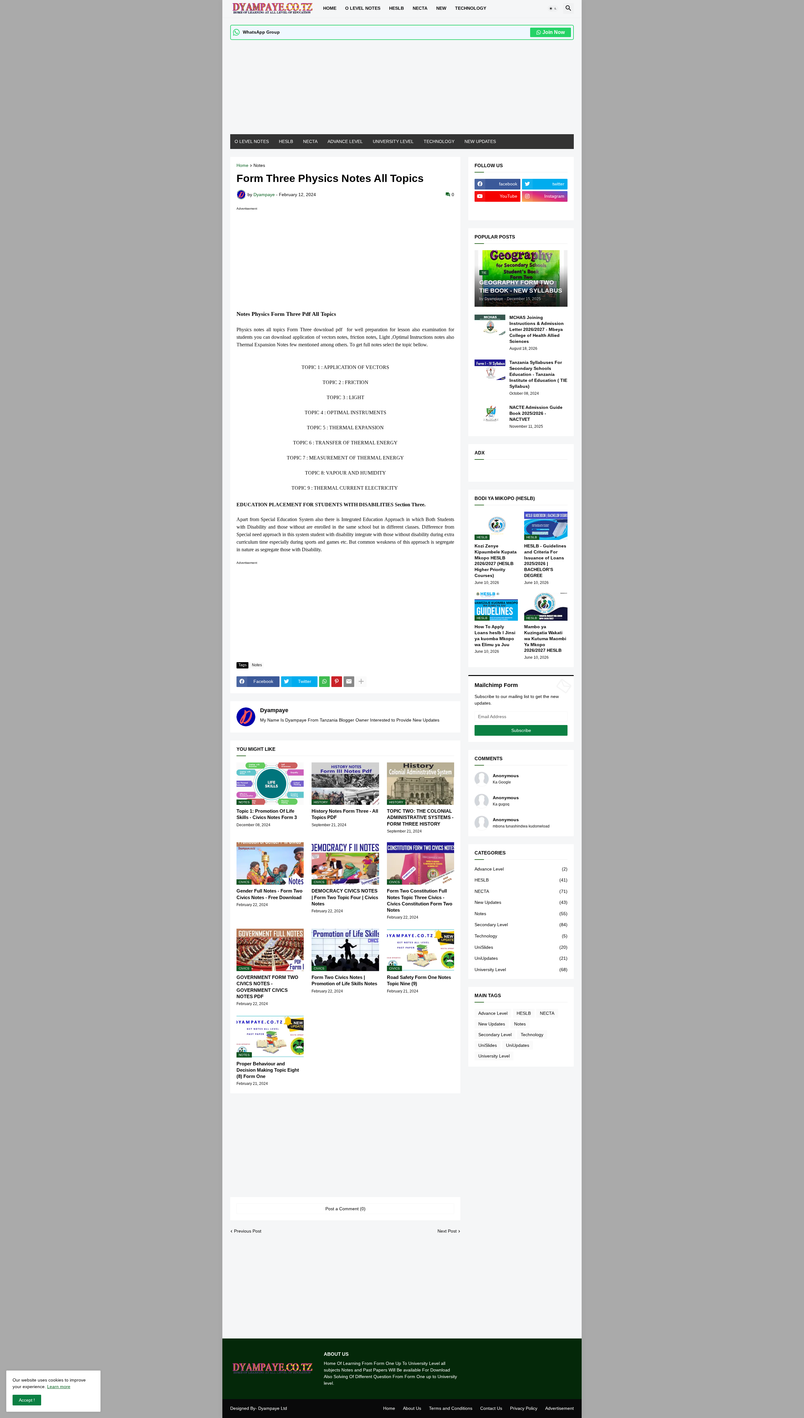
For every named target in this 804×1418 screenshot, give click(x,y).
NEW (441, 8)
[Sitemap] (497, 208)
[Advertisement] (402, 90)
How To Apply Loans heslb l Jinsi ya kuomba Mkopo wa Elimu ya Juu (495, 635)
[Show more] (361, 681)
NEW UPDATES (480, 141)
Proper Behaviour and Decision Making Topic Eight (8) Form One (267, 1070)
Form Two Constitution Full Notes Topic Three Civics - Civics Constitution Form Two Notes (419, 900)
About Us (412, 1408)
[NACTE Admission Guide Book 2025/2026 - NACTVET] (490, 414)
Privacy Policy (523, 1408)
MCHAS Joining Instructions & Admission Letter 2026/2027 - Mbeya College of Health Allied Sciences (536, 329)
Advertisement (559, 1408)
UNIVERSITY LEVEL (393, 141)
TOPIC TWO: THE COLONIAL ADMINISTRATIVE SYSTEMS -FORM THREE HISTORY (420, 817)
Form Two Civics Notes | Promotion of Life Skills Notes (344, 980)
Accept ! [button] (27, 1400)
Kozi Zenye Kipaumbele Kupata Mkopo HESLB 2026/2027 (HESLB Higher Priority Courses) (496, 560)
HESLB (396, 8)
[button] (553, 8)
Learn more (58, 1386)
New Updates (521, 902)
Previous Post (247, 1231)
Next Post (447, 1231)
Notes (259, 165)
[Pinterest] (336, 681)
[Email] (349, 681)
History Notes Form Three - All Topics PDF (345, 814)
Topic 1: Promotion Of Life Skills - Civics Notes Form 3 (266, 814)
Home (329, 8)
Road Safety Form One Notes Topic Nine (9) (419, 980)
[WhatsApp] (324, 681)
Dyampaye (274, 710)
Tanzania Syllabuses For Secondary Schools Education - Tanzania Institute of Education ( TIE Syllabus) (538, 374)
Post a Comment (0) (345, 1208)
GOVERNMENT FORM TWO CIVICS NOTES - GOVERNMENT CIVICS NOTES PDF (267, 987)
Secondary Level (521, 924)
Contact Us (491, 1408)
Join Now (553, 32)
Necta (420, 8)
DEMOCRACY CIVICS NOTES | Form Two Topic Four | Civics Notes (345, 897)
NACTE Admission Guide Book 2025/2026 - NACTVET (535, 413)
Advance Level (521, 868)
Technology (521, 935)
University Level (521, 969)
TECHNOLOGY (470, 8)
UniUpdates (521, 958)
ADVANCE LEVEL (345, 141)
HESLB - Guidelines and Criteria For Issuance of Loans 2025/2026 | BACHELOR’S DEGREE (545, 560)
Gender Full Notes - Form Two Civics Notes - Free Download (269, 894)
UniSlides (521, 947)
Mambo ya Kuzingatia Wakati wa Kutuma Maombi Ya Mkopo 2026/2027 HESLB (545, 638)
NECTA (310, 141)
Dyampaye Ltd (272, 1408)
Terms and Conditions (450, 1408)
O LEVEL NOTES (362, 8)
